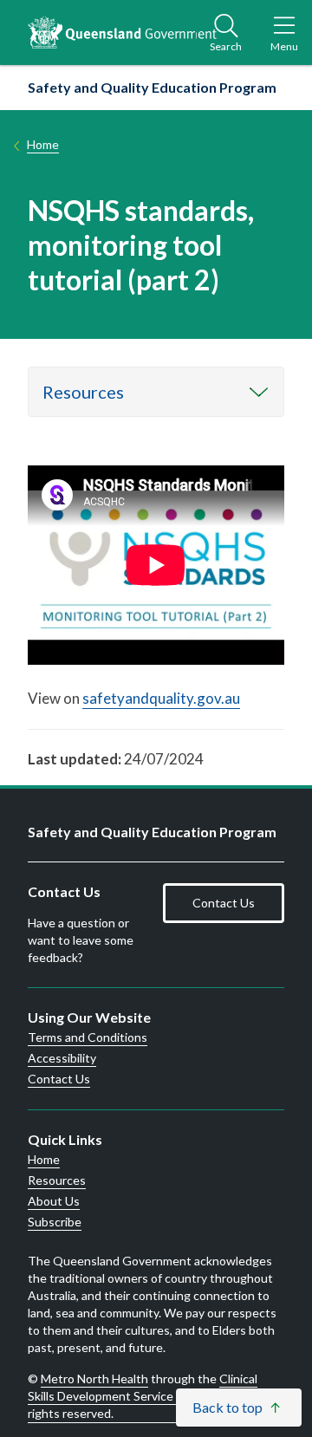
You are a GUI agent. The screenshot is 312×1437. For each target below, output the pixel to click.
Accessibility (62, 1058)
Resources (83, 391)
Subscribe (54, 1222)
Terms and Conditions (87, 1037)
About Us (54, 1201)
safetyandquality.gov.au (161, 698)
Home (43, 144)
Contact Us (223, 902)
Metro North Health (94, 1378)
